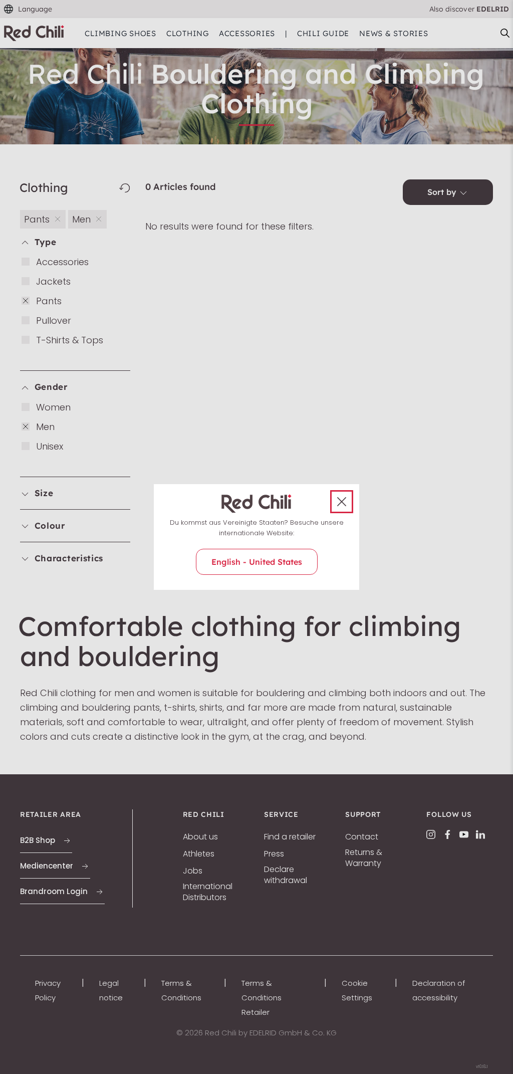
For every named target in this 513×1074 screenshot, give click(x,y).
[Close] (341, 501)
